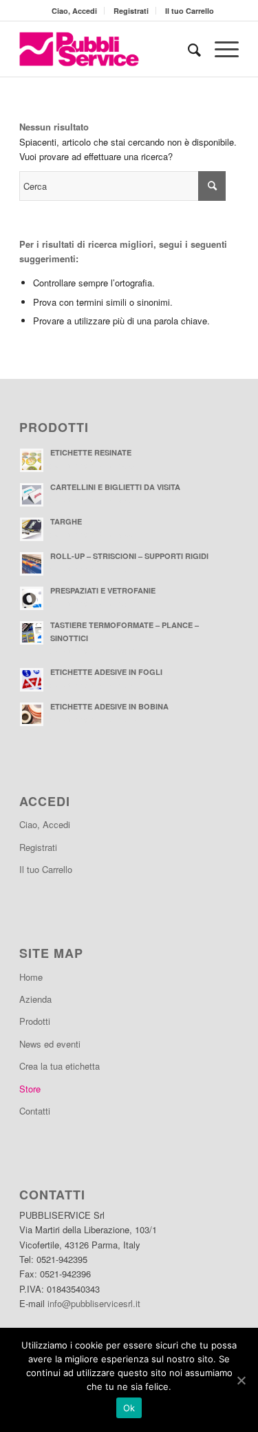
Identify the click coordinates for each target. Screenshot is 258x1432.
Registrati (131, 11)
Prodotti (34, 1021)
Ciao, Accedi (74, 11)
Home (31, 976)
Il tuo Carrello (189, 11)
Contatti (34, 1110)
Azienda (35, 999)
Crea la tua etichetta (59, 1065)
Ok (129, 1407)
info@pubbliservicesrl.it (93, 1303)
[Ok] (241, 1380)
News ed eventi (49, 1043)
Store (30, 1088)
